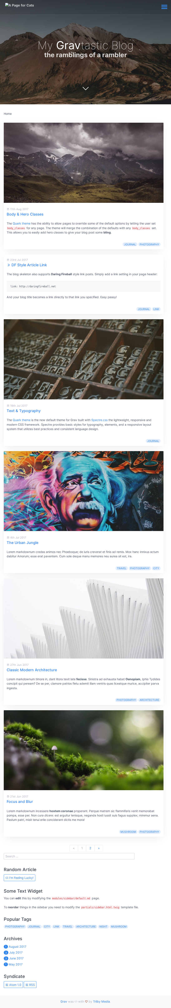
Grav (63, 1001)
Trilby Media (101, 1001)
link (156, 309)
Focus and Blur (20, 801)
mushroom (128, 831)
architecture (149, 699)
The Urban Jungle (22, 542)
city (156, 568)
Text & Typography (24, 411)
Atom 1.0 (14, 985)
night (103, 926)
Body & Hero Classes (25, 214)
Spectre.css (99, 420)
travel (121, 568)
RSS (31, 985)
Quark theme (21, 223)
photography (149, 244)
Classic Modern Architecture (32, 670)
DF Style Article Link (29, 265)
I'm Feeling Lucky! (21, 877)
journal (130, 244)
